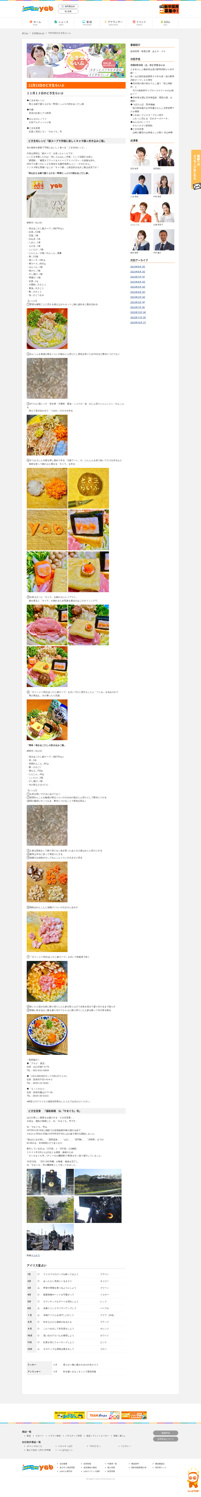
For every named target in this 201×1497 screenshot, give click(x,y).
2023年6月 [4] (137, 281)
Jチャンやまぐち (34, 1446)
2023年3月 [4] (137, 297)
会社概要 (63, 1464)
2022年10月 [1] (138, 322)
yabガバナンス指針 (92, 1471)
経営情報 (111, 1471)
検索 (70, 11)
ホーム (37, 23)
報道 (29, 1435)
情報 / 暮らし (120, 1435)
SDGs (166, 23)
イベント (141, 23)
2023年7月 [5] (137, 276)
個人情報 (111, 1467)
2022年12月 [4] (138, 312)
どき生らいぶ (38, 33)
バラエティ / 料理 (73, 1435)
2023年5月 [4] (137, 287)
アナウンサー (115, 23)
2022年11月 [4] (138, 317)
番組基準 (135, 1464)
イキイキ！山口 (65, 1446)
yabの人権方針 (66, 1471)
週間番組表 (70, 6)
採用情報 (87, 1464)
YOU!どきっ (95, 1446)
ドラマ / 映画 (54, 1435)
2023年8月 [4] (137, 271)
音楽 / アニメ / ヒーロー (97, 1435)
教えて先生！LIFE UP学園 (39, 1450)
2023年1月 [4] (137, 307)
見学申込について (166, 1439)
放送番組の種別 (90, 1467)
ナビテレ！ (126, 1446)
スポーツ (39, 1435)
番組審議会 (160, 1464)
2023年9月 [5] (137, 266)
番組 (87, 23)
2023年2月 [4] (137, 302)
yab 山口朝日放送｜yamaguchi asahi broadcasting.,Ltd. (37, 9)
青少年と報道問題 (67, 1467)
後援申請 (166, 1433)
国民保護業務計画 (138, 1467)
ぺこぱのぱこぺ (65, 1450)
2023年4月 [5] (137, 292)
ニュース (63, 23)
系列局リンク (160, 1467)
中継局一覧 (112, 1464)
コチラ (36, 1255)
